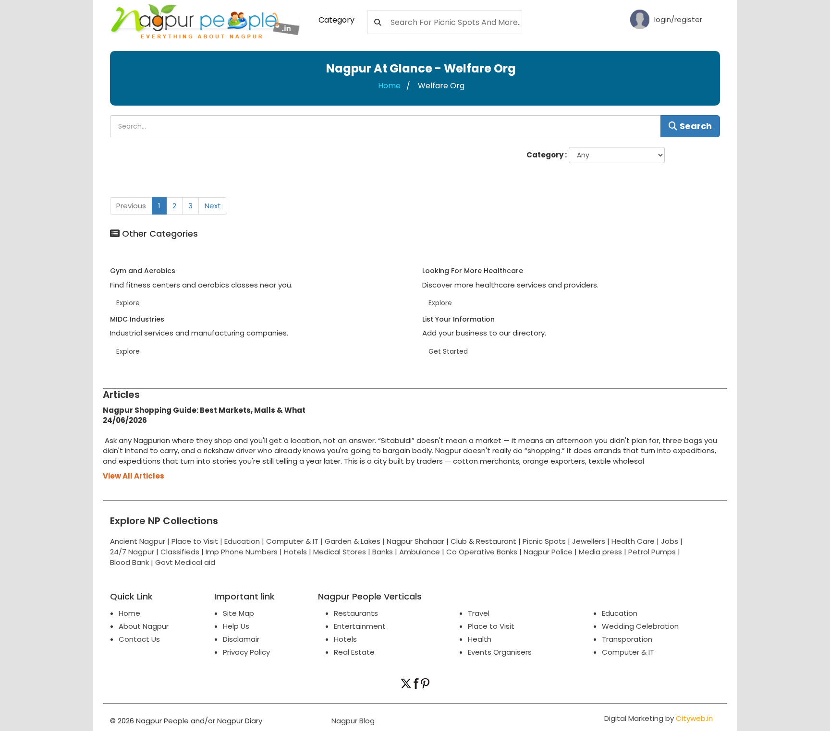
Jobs (669, 541)
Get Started (448, 351)
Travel (478, 613)
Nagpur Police (548, 552)
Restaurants (356, 613)
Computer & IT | (295, 541)
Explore (128, 303)
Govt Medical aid (185, 562)
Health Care (633, 541)
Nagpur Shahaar (415, 541)
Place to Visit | (197, 541)
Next (213, 206)
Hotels (295, 552)
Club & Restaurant (483, 541)
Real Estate (354, 652)
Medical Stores (339, 552)
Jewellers (588, 541)
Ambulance (419, 552)
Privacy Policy (246, 652)
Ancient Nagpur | (140, 541)
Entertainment (360, 626)
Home (389, 85)
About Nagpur (144, 626)
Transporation (627, 639)
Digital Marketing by (658, 718)
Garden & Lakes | (356, 541)
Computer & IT (628, 652)
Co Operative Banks (481, 552)
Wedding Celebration (640, 626)
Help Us (236, 626)
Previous (131, 206)
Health (479, 639)
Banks (382, 552)
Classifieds (179, 552)
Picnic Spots (544, 541)
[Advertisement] (391, 436)
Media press (600, 552)
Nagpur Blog (352, 721)
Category (336, 19)
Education (243, 541)
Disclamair (241, 639)
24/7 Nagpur (132, 552)
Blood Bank (129, 562)
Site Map (238, 613)
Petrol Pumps (652, 552)
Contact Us (139, 639)
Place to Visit (491, 626)
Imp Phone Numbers (242, 552)
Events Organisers (500, 652)
